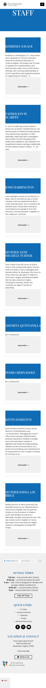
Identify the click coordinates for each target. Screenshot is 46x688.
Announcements (24, 612)
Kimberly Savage (19, 46)
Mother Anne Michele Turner (18, 254)
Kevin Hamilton (18, 419)
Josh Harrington (19, 187)
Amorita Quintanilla (23, 325)
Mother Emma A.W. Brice (20, 494)
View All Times (23, 596)
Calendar (24, 615)
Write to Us (24, 657)
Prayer (23, 618)
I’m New (23, 609)
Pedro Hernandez (20, 372)
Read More (22, 87)
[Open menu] (42, 4)
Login (5, 680)
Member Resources (24, 621)
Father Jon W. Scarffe (16, 115)
